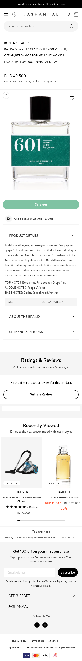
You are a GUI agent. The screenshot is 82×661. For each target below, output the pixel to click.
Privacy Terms (44, 581)
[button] (5, 14)
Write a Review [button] (41, 394)
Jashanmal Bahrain (41, 647)
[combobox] (41, 26)
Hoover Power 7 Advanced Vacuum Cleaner (21, 499)
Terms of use (37, 640)
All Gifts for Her (23, 537)
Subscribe (68, 572)
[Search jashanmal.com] (71, 26)
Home (8, 537)
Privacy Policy (18, 640)
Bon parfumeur (16, 43)
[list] (41, 475)
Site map (53, 640)
